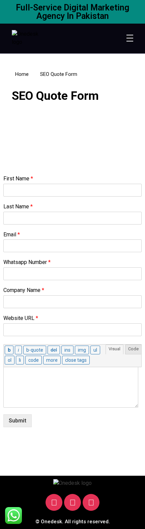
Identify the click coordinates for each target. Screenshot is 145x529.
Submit (17, 420)
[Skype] (91, 502)
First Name (18, 178)
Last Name (18, 206)
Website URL (20, 318)
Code (133, 348)
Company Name (23, 290)
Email (11, 234)
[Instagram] (54, 502)
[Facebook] (72, 502)
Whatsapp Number (27, 262)
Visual (114, 348)
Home (22, 74)
